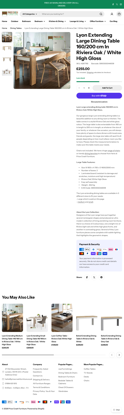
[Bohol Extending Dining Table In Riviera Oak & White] (86, 318)
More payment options (99, 101)
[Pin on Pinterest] (101, 277)
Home (4, 28)
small (91, 202)
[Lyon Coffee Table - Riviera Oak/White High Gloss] (62, 318)
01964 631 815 (11, 383)
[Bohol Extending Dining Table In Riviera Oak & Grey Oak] (111, 318)
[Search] (101, 14)
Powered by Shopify (35, 408)
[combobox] (62, 14)
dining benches (91, 153)
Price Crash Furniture (17, 408)
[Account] (111, 14)
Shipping (90, 72)
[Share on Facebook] (87, 277)
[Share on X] (94, 277)
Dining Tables (16, 28)
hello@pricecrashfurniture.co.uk (18, 379)
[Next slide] (119, 355)
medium (81, 202)
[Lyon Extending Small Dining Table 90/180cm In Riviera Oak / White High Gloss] (37, 318)
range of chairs (114, 150)
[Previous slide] (112, 355)
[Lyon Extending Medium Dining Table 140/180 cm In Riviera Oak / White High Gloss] (12, 318)
